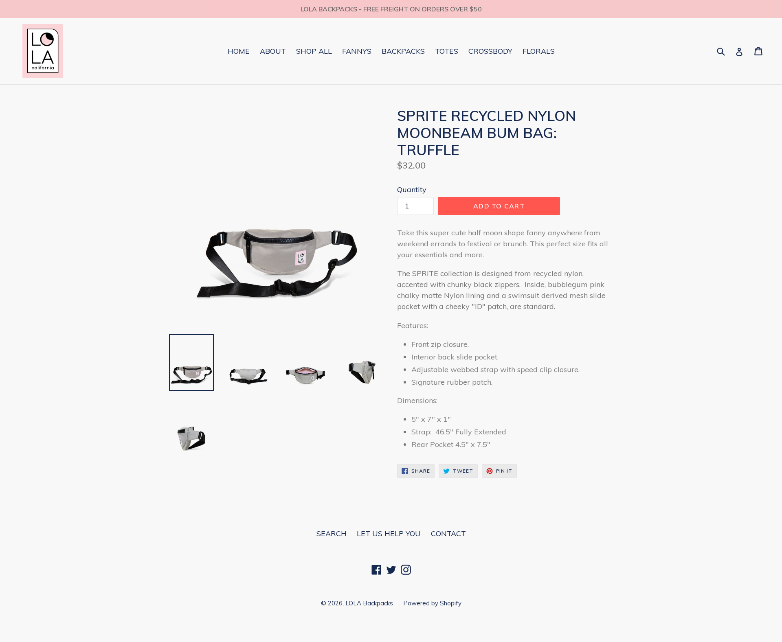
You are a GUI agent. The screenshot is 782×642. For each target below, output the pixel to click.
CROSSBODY (490, 51)
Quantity (411, 189)
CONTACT (448, 533)
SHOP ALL (314, 51)
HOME (239, 51)
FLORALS (539, 51)
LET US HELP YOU (389, 533)
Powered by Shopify (432, 603)
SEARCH (331, 533)
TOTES (446, 51)
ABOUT (273, 51)
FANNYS (356, 51)
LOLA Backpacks (369, 603)
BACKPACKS (403, 51)
